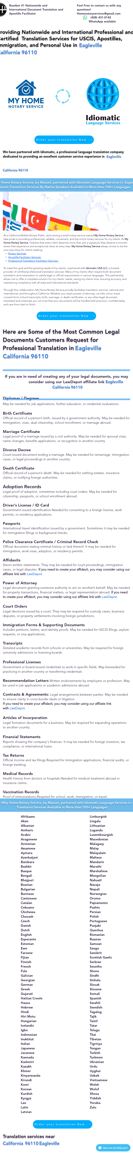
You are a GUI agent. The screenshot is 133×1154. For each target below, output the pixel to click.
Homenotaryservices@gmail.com (99, 13)
